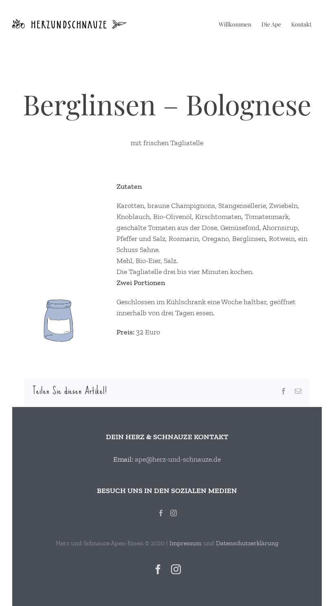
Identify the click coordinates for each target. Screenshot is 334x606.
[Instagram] (173, 513)
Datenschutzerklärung (247, 543)
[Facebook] (161, 513)
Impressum (185, 543)
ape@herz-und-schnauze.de (178, 459)
